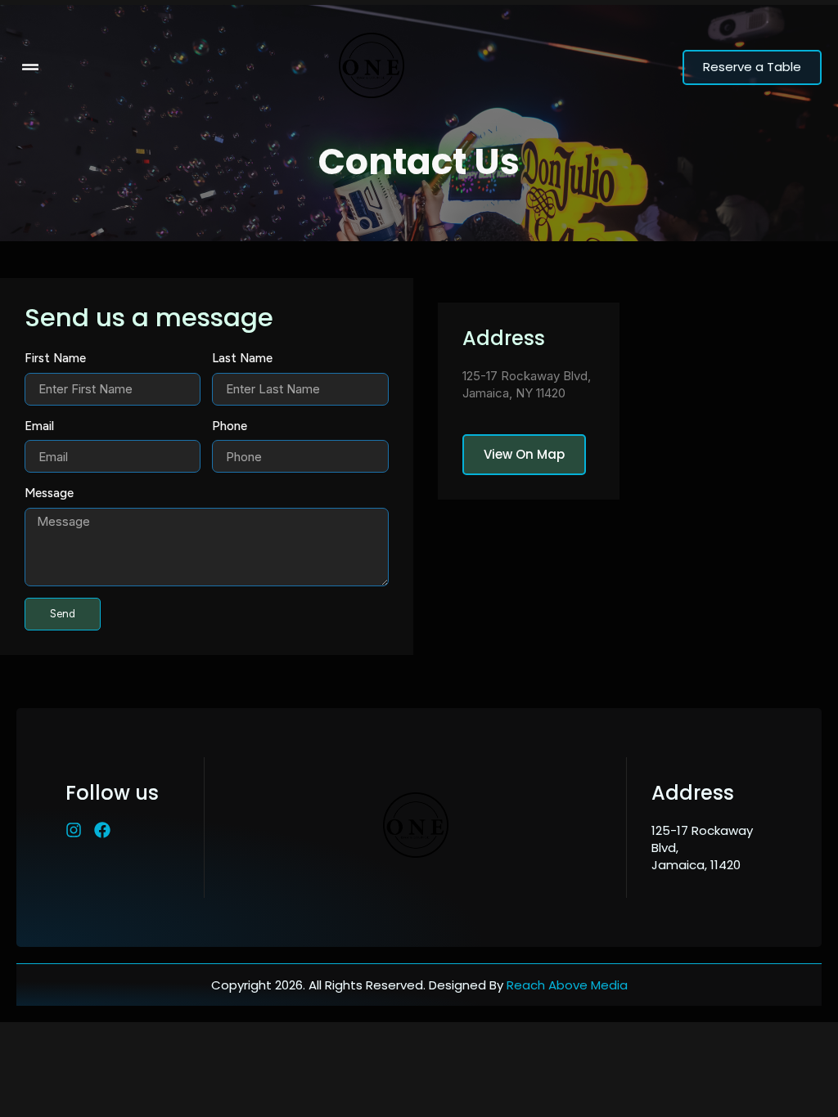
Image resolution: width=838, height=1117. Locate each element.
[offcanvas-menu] (30, 67)
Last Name (242, 358)
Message (49, 493)
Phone (229, 426)
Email (39, 426)
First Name (55, 358)
